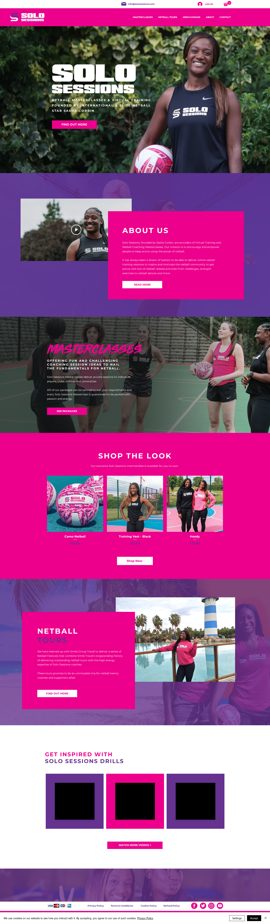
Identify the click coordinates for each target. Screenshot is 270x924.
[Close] (265, 918)
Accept (254, 918)
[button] (227, 3)
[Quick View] (75, 504)
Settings (237, 918)
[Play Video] (76, 230)
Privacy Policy (145, 918)
